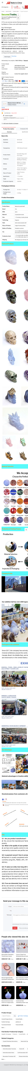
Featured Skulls (19, 1024)
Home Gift (21, 1049)
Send (15, 928)
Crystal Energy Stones (7, 1019)
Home (3, 11)
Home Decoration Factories (9, 1049)
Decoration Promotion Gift (9, 1056)
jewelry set (18, 1022)
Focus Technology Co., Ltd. (19, 1064)
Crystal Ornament (24, 11)
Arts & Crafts (8, 11)
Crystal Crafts (16, 11)
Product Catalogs (23, 1016)
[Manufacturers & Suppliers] (14, 2)
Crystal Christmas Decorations (10, 1041)
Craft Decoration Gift (23, 1052)
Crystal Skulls (19, 1019)
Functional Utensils (6, 1024)
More (3, 1059)
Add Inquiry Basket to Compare (10, 123)
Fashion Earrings (6, 1022)
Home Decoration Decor (8, 1052)
